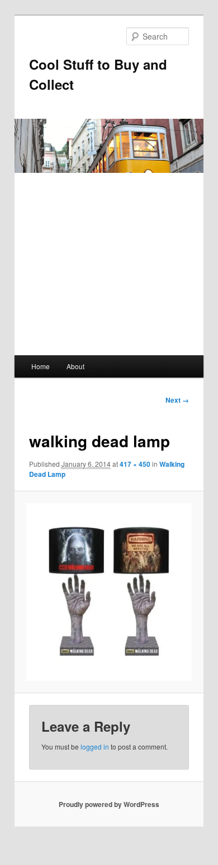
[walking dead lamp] (108, 592)
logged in (94, 746)
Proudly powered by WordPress (109, 804)
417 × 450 (135, 464)
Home (40, 366)
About (75, 366)
